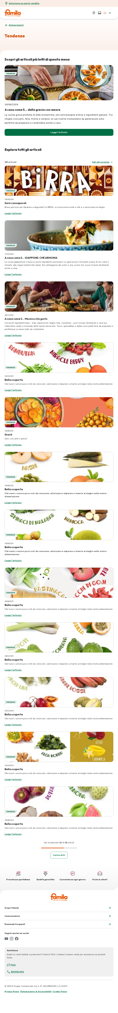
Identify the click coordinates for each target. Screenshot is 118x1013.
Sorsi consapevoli (15, 203)
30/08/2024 (9, 820)
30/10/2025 (9, 376)
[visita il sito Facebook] (16, 938)
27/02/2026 (9, 254)
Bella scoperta (14, 379)
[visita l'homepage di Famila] (59, 897)
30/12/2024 (9, 711)
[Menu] (109, 12)
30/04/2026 (9, 199)
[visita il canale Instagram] (11, 938)
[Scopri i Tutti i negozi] (94, 13)
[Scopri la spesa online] (99, 13)
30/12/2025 (9, 315)
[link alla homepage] (15, 13)
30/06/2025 (9, 543)
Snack (8, 434)
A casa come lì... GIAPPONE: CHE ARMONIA (31, 257)
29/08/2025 (9, 431)
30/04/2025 (9, 601)
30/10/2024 (9, 765)
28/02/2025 (9, 656)
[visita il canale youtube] (6, 938)
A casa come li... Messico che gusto (26, 318)
